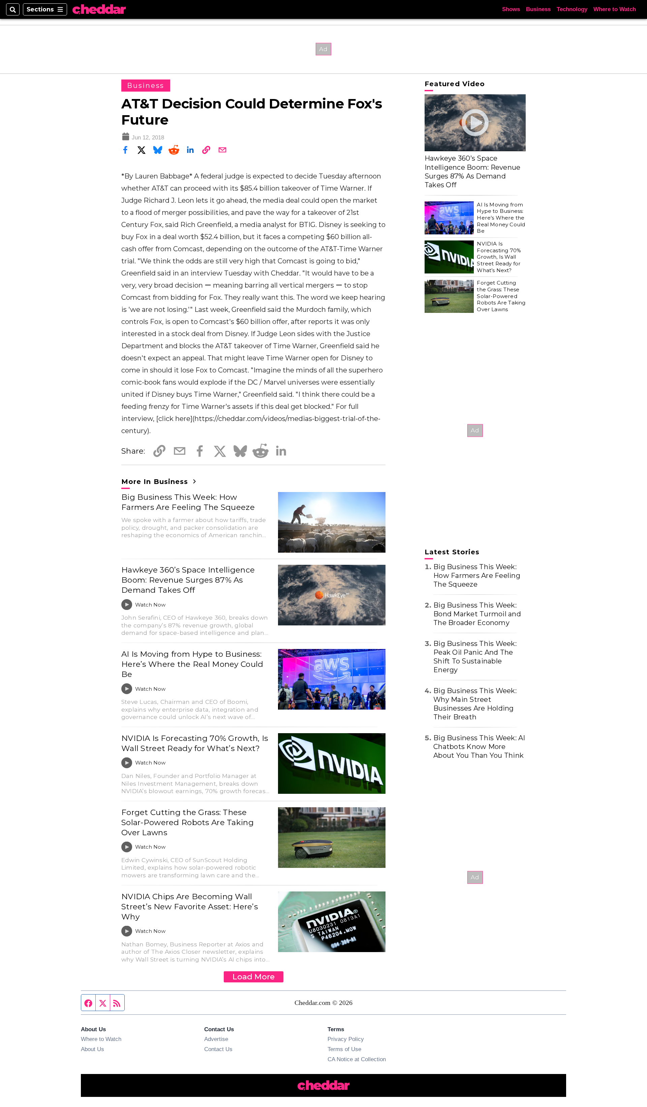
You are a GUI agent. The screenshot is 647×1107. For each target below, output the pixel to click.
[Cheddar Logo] (99, 9)
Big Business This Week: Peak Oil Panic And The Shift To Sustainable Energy (475, 657)
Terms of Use (344, 1049)
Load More (254, 976)
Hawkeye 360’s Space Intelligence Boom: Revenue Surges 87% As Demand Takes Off (188, 580)
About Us (92, 1049)
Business (538, 9)
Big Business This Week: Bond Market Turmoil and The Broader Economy (477, 614)
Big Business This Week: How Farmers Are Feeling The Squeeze (188, 502)
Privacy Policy (346, 1039)
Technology (572, 9)
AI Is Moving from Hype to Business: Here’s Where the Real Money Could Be (192, 664)
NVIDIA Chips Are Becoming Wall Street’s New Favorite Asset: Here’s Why (189, 906)
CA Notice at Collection (357, 1059)
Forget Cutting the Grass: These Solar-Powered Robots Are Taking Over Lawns (187, 822)
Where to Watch (614, 9)
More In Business (155, 482)
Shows (511, 9)
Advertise (216, 1039)
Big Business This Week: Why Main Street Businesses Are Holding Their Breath (475, 704)
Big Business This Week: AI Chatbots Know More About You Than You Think (479, 746)
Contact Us (218, 1049)
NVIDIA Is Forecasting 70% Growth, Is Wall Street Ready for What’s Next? (194, 743)
